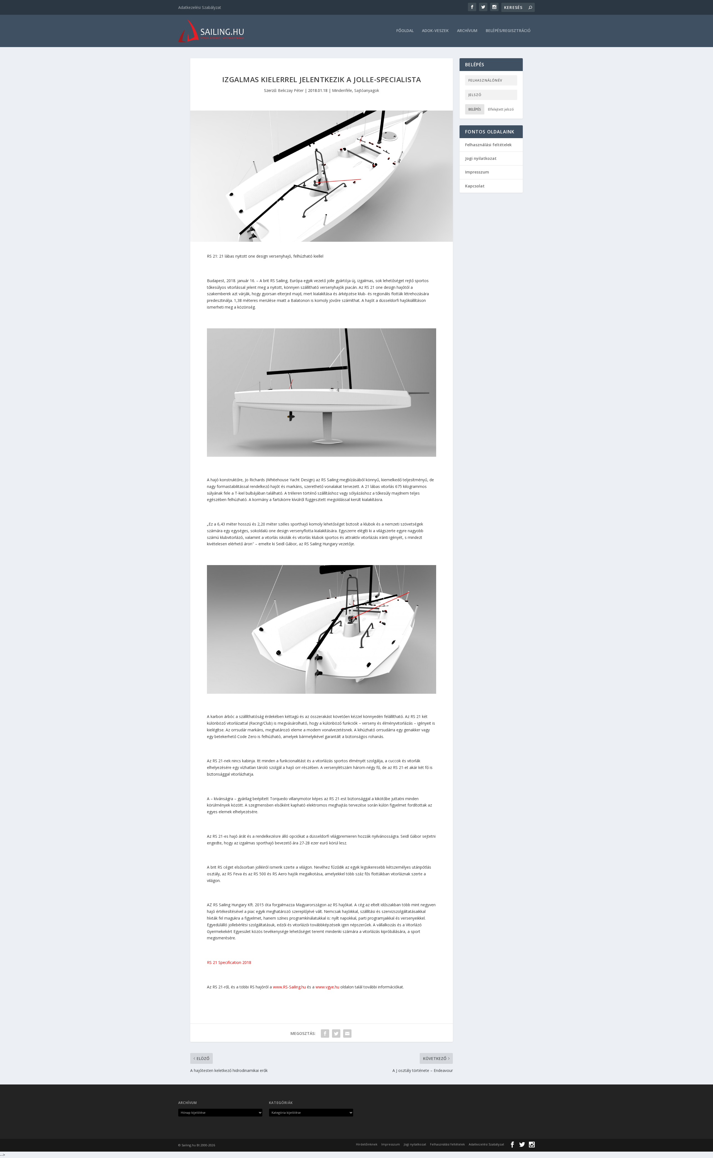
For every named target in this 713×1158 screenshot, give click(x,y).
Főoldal (405, 30)
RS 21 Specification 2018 (229, 962)
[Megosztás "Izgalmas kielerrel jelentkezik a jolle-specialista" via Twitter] (336, 1033)
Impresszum (477, 172)
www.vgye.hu (327, 987)
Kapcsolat (475, 186)
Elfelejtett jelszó (501, 109)
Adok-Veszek (435, 30)
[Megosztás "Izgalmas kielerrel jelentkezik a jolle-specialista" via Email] (347, 1033)
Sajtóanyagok (366, 90)
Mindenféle (342, 90)
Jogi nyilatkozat (481, 158)
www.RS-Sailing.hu (289, 987)
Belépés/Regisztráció (508, 30)
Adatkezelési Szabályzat (199, 7)
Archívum (467, 30)
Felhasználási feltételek (488, 144)
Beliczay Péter (291, 90)
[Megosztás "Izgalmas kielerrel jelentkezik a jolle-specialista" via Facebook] (325, 1033)
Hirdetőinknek (366, 1144)
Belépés (474, 109)
